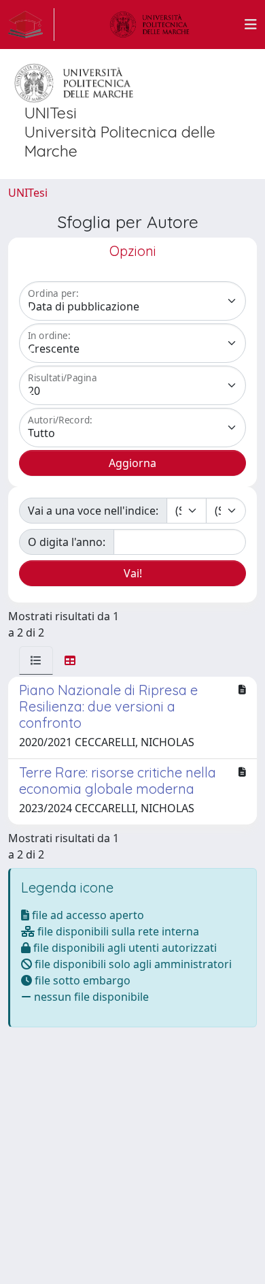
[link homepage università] (149, 24)
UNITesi (28, 192)
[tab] (36, 660)
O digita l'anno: (66, 541)
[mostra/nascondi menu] (251, 24)
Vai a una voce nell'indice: (93, 510)
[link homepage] (31, 24)
